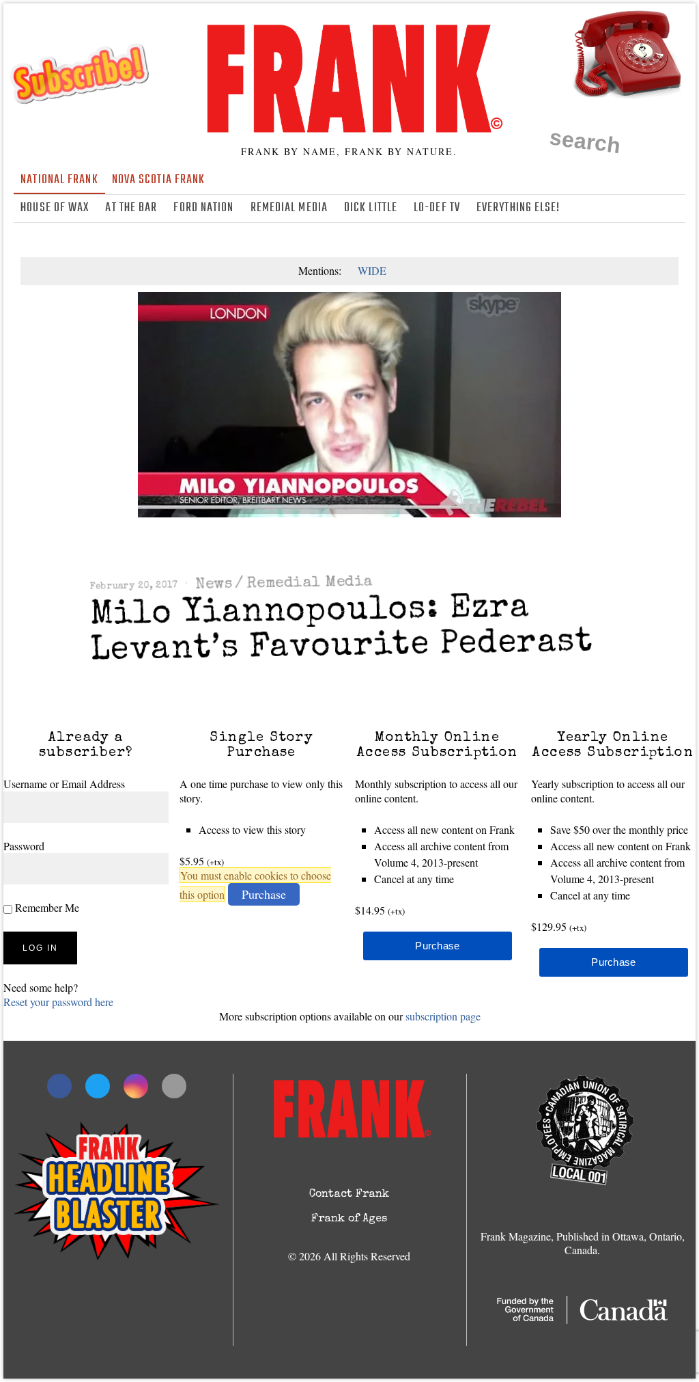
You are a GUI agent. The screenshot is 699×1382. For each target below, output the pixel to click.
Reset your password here (58, 1001)
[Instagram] (657, 208)
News (213, 585)
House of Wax (54, 208)
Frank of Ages (349, 1219)
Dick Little (370, 208)
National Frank (59, 180)
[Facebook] (617, 208)
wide (372, 270)
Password (23, 846)
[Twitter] (637, 208)
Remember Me (45, 907)
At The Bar (131, 208)
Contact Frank (349, 1194)
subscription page (443, 1016)
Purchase (264, 894)
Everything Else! (518, 208)
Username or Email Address (64, 783)
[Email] (676, 208)
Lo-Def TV (437, 208)
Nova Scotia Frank (158, 180)
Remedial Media (289, 208)
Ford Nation (203, 208)
